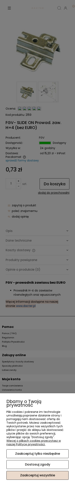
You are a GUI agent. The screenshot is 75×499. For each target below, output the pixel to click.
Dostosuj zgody (37, 464)
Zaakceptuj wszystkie (37, 475)
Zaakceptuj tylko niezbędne (37, 453)
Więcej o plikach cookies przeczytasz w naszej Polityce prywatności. (33, 442)
